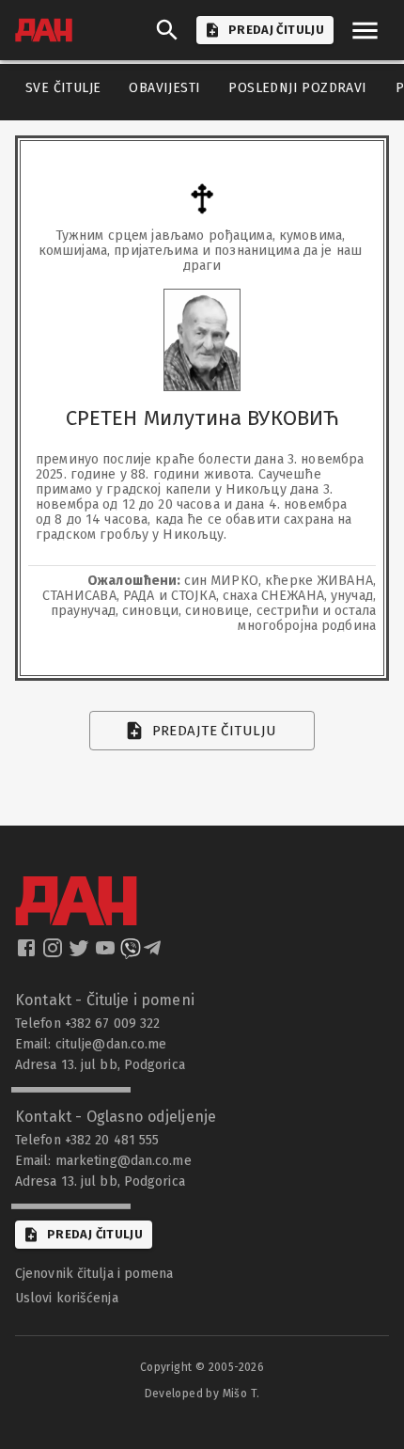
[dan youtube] (107, 953)
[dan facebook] (28, 953)
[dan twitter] (81, 953)
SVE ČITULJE (63, 88)
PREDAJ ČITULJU (276, 30)
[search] (167, 30)
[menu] (365, 31)
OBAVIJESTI (164, 88)
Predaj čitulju (95, 1234)
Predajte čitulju (214, 730)
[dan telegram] (154, 953)
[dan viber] (130, 953)
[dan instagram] (54, 953)
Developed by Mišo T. (202, 1393)
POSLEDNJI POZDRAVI (297, 88)
